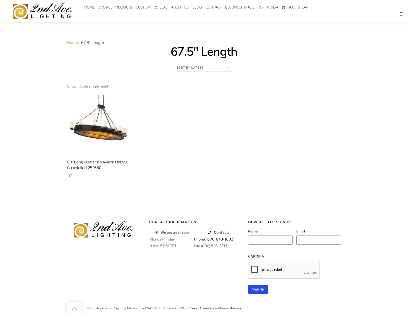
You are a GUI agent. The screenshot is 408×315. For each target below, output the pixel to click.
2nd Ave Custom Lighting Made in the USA (120, 308)
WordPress (189, 308)
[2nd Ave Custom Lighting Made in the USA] (42, 10)
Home (72, 42)
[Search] (402, 14)
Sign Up (258, 289)
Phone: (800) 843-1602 (213, 239)
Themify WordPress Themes (220, 308)
